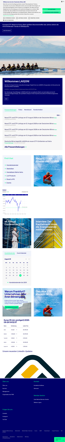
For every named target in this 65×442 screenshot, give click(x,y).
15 (24, 270)
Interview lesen (40, 241)
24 (6, 275)
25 (9, 275)
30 (27, 275)
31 (6, 278)
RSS (58, 115)
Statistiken (10, 169)
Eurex (36, 430)
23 (27, 272)
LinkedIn (5, 413)
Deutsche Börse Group (8, 430)
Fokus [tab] (20, 110)
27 (17, 275)
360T (40, 430)
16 (27, 270)
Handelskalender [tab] (10, 253)
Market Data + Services (27, 430)
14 (20, 270)
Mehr (6, 98)
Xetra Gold (17, 430)
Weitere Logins (37, 402)
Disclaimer (12, 436)
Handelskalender (12, 165)
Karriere (5, 388)
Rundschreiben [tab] (38, 110)
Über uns (5, 385)
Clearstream (47, 430)
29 (24, 275)
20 (17, 272)
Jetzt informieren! (7, 30)
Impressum (5, 436)
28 (20, 275)
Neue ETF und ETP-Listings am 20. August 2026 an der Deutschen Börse (29, 129)
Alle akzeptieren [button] (51, 9)
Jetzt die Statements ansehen (11, 307)
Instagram (5, 416)
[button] (22, 20)
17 (6, 272)
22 (24, 272)
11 (9, 270)
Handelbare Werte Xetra (15, 172)
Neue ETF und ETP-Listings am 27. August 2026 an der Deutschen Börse (29, 118)
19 (13, 272)
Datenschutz (20, 436)
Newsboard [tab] (27, 110)
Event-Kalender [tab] (21, 253)
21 (20, 272)
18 (9, 272)
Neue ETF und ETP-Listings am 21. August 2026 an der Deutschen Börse (29, 123)
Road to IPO (11, 179)
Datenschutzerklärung (8, 15)
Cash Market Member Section (41, 399)
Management (6, 391)
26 (13, 275)
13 (17, 270)
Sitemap (27, 436)
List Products (11, 176)
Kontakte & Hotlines (39, 385)
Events (9, 183)
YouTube (5, 419)
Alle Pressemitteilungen (15, 147)
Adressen (36, 388)
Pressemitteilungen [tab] (10, 110)
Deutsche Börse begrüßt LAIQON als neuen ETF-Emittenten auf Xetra (28, 141)
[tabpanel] (32, 131)
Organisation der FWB (8, 394)
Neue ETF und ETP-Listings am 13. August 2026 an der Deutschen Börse (29, 135)
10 (6, 270)
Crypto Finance (55, 430)
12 (13, 270)
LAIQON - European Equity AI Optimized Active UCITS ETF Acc (20, 89)
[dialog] (32, 11)
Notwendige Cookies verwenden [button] (52, 12)
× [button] (63, 1)
